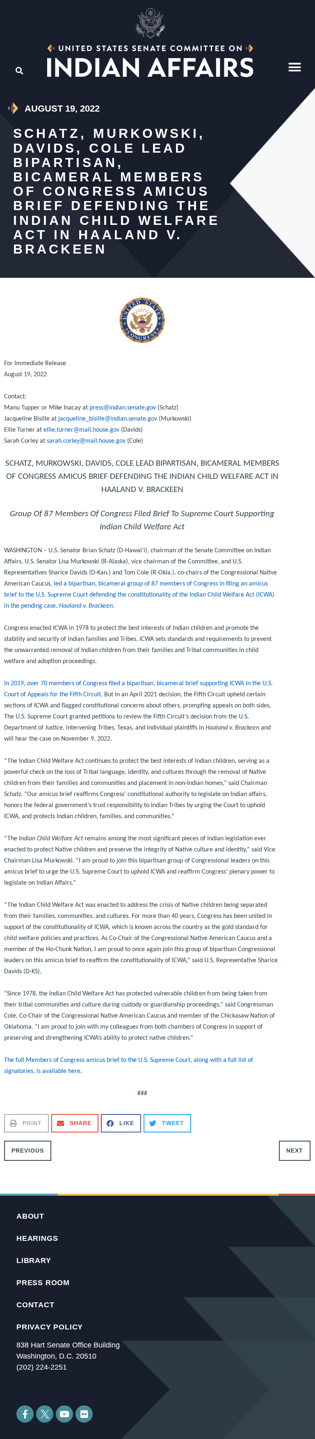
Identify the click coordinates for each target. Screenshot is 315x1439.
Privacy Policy (49, 1327)
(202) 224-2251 (41, 1367)
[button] (295, 67)
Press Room (43, 1283)
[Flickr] (84, 1414)
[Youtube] (64, 1414)
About (30, 1216)
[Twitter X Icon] (44, 1414)
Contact (35, 1305)
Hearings (37, 1238)
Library (33, 1260)
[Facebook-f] (25, 1414)
